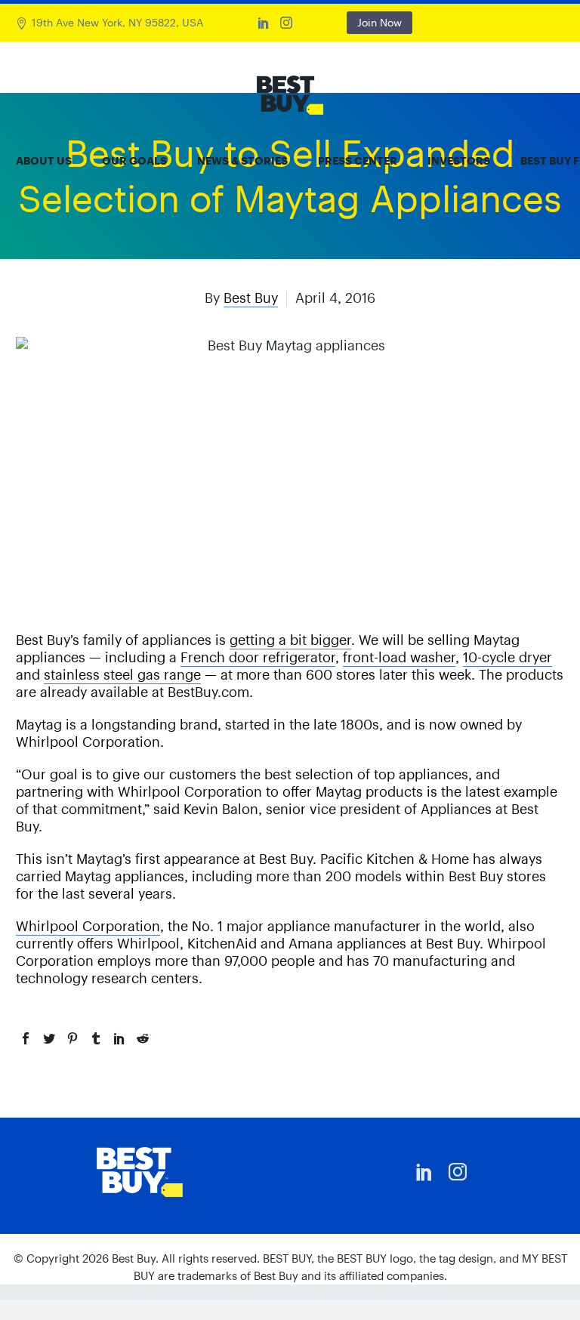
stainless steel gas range (122, 674)
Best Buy (251, 298)
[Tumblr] (96, 1038)
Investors (458, 161)
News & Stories (242, 161)
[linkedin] (424, 1172)
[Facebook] (26, 1038)
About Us (44, 161)
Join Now (379, 22)
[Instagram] (286, 23)
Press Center (357, 161)
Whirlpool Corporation (88, 926)
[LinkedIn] (263, 23)
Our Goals (134, 161)
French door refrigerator (257, 657)
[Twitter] (49, 1038)
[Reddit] (143, 1038)
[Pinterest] (72, 1038)
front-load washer (399, 657)
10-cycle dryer (507, 657)
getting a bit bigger (290, 640)
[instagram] (458, 1172)
